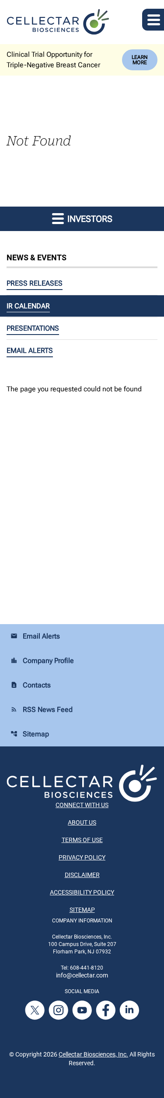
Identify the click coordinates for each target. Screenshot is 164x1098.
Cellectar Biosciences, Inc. (93, 1054)
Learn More (140, 60)
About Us (82, 822)
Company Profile (42, 660)
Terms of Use (82, 840)
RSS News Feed (41, 709)
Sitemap (29, 734)
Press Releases (35, 283)
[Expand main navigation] (153, 20)
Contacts (30, 685)
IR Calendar (28, 306)
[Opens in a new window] (35, 1009)
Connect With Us (82, 805)
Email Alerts (30, 350)
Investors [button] (88, 219)
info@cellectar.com (82, 975)
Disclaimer (82, 875)
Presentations (33, 328)
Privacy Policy (82, 857)
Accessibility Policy (82, 892)
